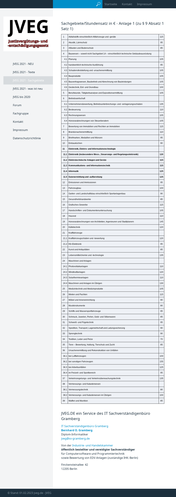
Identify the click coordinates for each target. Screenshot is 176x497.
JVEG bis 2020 (21, 97)
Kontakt (127, 4)
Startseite (110, 4)
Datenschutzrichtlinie (27, 138)
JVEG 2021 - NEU (23, 64)
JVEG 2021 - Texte (24, 72)
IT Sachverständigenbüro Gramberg (85, 426)
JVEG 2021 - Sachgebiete (28, 80)
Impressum (144, 4)
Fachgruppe (21, 113)
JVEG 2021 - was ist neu (28, 89)
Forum (17, 105)
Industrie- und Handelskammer (92, 445)
